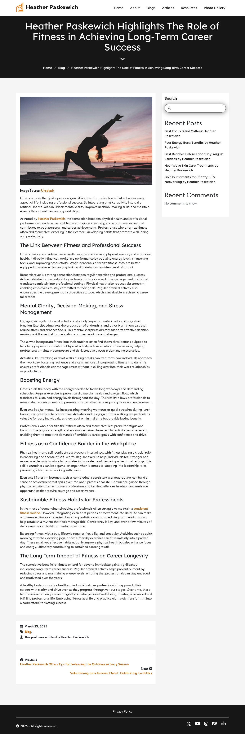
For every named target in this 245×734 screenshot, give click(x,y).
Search (171, 98)
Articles (168, 8)
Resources (189, 8)
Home (118, 8)
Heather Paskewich (52, 8)
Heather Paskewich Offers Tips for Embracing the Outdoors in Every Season (74, 664)
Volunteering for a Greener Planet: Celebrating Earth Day (111, 673)
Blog (61, 68)
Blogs (151, 8)
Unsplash (47, 190)
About (135, 8)
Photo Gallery (214, 8)
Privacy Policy (122, 711)
